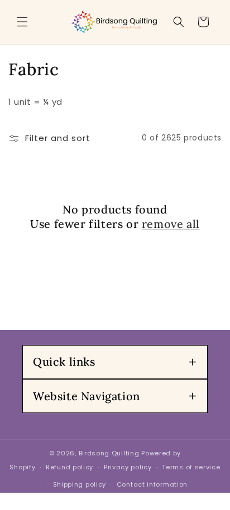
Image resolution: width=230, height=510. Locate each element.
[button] (22, 21)
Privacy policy (128, 467)
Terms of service (191, 467)
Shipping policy (80, 484)
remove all (171, 224)
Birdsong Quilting (109, 453)
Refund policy (69, 467)
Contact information (152, 484)
